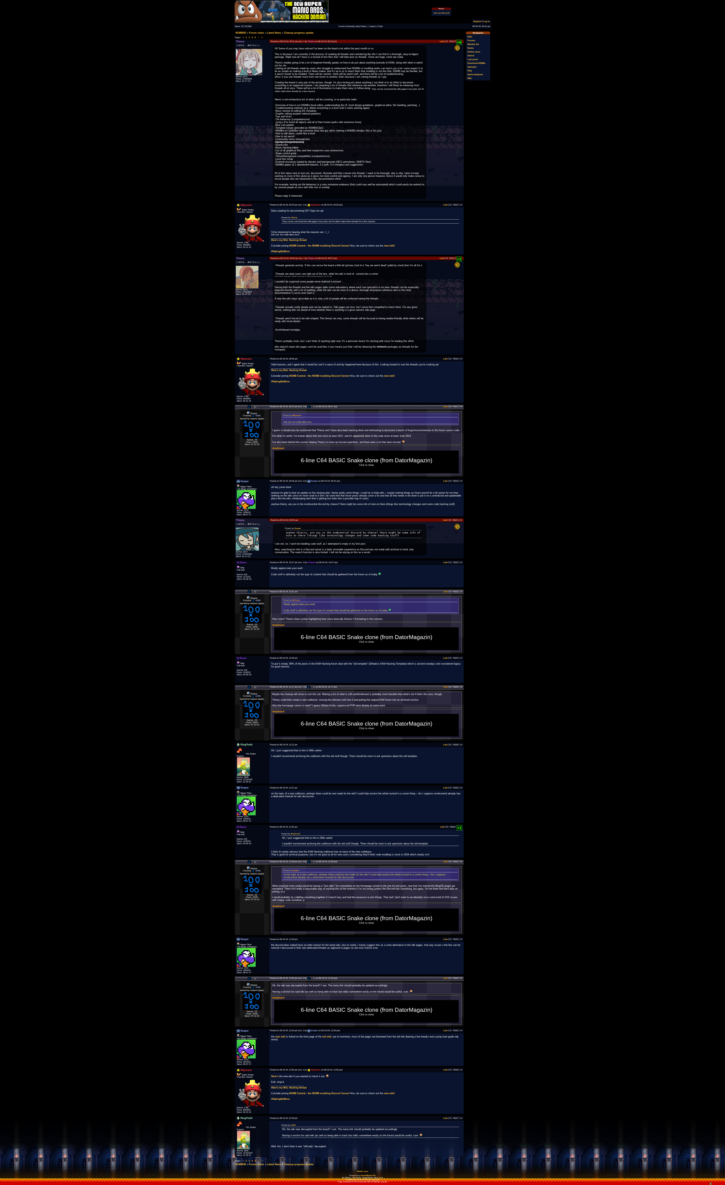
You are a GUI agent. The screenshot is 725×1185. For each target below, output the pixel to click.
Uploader (472, 67)
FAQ (469, 71)
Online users (473, 52)
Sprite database (475, 74)
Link (442, 41)
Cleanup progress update (298, 32)
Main (469, 37)
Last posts (472, 59)
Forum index (256, 32)
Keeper (297, 528)
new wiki (280, 1036)
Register (477, 21)
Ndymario (296, 415)
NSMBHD (240, 32)
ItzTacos (296, 600)
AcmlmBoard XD (368, 1175)
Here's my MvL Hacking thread (289, 240)
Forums (471, 40)
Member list (473, 44)
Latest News (274, 32)
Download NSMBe (476, 63)
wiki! (389, 245)
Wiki (469, 78)
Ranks (470, 48)
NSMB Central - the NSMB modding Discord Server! (319, 245)
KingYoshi (295, 834)
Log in (486, 21)
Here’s (274, 1076)
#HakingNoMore (280, 251)
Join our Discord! (441, 13)
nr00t (293, 1125)
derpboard (278, 448)
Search (470, 55)
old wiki (327, 1036)
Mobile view (362, 1171)
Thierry (294, 217)
